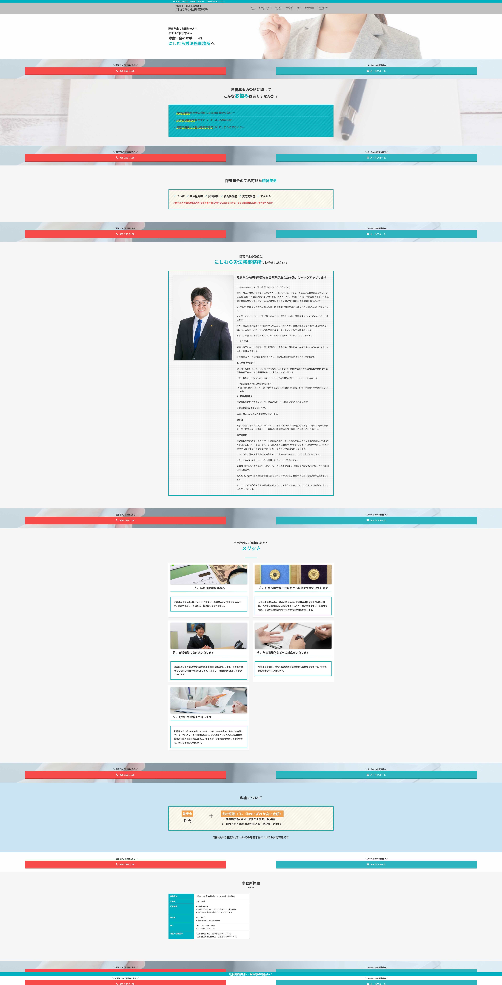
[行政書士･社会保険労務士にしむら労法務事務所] (191, 8)
